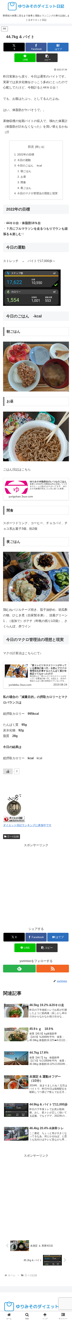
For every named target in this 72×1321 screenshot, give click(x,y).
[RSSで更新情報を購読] (52, 968)
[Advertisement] (36, 884)
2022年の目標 (25, 154)
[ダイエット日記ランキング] (14, 807)
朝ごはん (26, 171)
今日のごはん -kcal (29, 165)
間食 (23, 182)
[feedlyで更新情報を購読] (19, 968)
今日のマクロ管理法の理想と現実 (37, 193)
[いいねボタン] (8, 771)
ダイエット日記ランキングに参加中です (27, 825)
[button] (47, 57)
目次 (31, 146)
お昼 (23, 176)
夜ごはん (26, 187)
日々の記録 (13, 836)
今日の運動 (24, 160)
